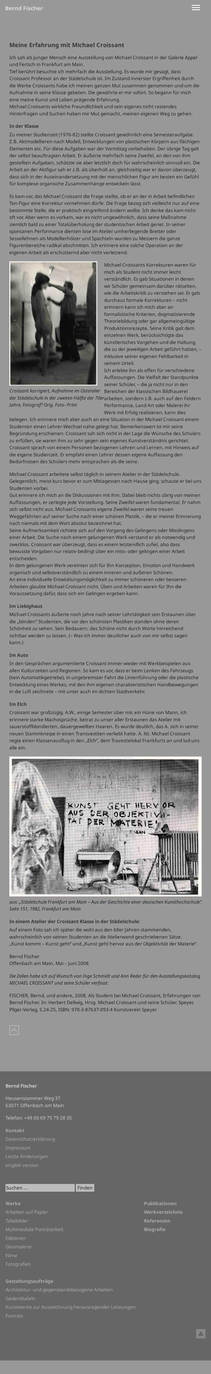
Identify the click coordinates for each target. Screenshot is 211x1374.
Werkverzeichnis (163, 1212)
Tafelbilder (16, 1221)
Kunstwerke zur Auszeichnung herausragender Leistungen (70, 1307)
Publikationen (160, 1203)
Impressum (18, 1148)
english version (22, 1165)
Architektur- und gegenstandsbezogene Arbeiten (59, 1289)
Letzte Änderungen (26, 1156)
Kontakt (14, 1130)
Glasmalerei (18, 1246)
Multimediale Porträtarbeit (34, 1229)
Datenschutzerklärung (30, 1139)
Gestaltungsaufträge (29, 1281)
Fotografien (18, 1264)
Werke (13, 1203)
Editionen (15, 1238)
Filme (11, 1255)
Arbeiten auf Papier (26, 1212)
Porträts (14, 1316)
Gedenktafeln (20, 1298)
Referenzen (157, 1221)
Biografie (154, 1229)
